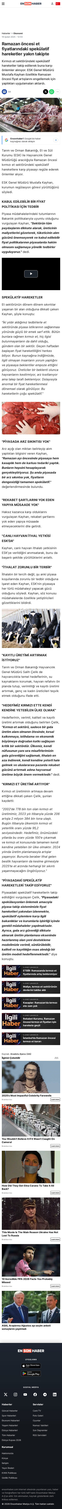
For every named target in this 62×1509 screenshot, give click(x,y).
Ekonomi (18, 33)
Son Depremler (40, 1430)
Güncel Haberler (10, 1410)
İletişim (5, 1463)
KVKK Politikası (9, 1473)
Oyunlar (36, 1420)
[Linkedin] (54, 1394)
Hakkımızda (7, 1453)
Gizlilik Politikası (9, 1477)
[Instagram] (15, 1394)
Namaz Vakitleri (40, 1425)
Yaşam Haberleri (10, 1425)
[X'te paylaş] (45, 91)
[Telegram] (44, 1394)
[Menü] (3, 3)
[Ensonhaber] (31, 3)
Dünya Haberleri (10, 1430)
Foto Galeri (38, 1415)
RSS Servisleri (39, 1435)
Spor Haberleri (9, 1415)
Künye (5, 1458)
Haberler (6, 33)
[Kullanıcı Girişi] (52, 4)
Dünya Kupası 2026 (11, 1440)
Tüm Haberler (8, 1435)
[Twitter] (5, 1394)
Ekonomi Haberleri (11, 1420)
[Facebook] (35, 1394)
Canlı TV (37, 1410)
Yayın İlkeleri (8, 1468)
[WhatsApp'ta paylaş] (51, 91)
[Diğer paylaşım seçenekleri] (57, 91)
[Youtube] (25, 1394)
